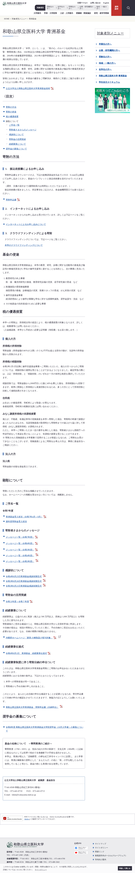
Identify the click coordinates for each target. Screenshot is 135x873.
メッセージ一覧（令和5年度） (20, 550)
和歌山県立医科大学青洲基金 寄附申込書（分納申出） (32, 707)
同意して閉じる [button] (124, 868)
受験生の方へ (50, 8)
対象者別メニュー (19, 19)
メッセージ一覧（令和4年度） (20, 555)
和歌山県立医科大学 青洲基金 (113, 76)
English (106, 3)
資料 (116, 8)
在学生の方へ (61, 8)
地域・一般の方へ (101, 8)
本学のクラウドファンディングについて (24, 245)
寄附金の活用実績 (17, 139)
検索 (128, 8)
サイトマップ (100, 844)
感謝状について (16, 134)
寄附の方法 (11, 107)
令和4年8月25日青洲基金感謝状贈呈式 (24, 576)
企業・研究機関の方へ (86, 8)
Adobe (26, 819)
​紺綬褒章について (17, 144)
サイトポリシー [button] (41, 870)
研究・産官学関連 (101, 13)
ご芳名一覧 (14, 125)
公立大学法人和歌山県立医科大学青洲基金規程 (28, 88)
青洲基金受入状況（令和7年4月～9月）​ (24, 517)
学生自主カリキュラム (109, 82)
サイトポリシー (101, 848)
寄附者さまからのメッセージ (22, 130)
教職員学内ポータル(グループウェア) (110, 856)
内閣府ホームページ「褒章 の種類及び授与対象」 (29, 638)
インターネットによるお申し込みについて (26, 224)
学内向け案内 (100, 860)
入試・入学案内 (66, 13)
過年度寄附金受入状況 (16, 521)
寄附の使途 (11, 112)
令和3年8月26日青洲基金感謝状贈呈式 (24, 581)
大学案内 (37, 13)
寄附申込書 (11, 200)
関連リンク (99, 852)
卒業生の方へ (72, 8)
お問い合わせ (95, 3)
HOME (6, 19)
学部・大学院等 (50, 13)
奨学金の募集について (16, 149)
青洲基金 (32, 19)
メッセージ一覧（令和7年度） (20, 537)
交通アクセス (82, 3)
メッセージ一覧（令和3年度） (20, 561)
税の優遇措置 (12, 116)
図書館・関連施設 (83, 13)
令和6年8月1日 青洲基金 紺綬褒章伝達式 (26, 653)
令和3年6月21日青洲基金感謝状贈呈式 (24, 586)
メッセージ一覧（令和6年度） (20, 543)
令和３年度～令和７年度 (17, 601)
